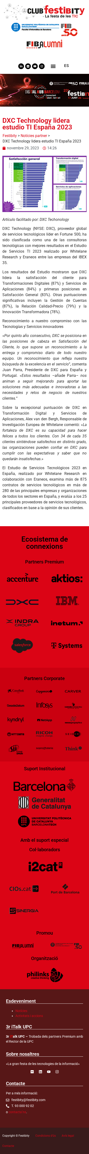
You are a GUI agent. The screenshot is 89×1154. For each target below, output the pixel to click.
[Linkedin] (40, 1071)
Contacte (8, 1146)
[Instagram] (42, 66)
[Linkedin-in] (21, 66)
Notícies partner (34, 135)
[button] (53, 66)
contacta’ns (17, 1112)
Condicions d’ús (45, 1135)
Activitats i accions (29, 1016)
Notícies (21, 1011)
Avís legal (68, 1135)
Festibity (10, 135)
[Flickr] (28, 66)
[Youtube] (35, 66)
